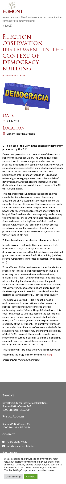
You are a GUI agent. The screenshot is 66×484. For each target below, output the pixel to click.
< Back (7, 26)
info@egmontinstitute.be (20, 445)
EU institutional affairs (14, 75)
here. (50, 354)
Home (5, 17)
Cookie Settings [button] (13, 476)
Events (14, 17)
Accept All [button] (31, 476)
